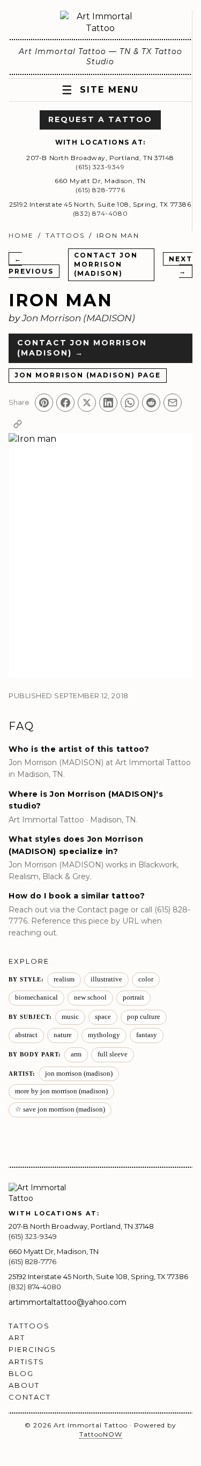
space (103, 1017)
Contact (30, 1397)
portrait (133, 997)
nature (63, 1035)
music (70, 1017)
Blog (21, 1373)
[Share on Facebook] (65, 403)
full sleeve (113, 1054)
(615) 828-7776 (100, 190)
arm (76, 1054)
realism (64, 979)
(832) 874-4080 (100, 213)
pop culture (143, 1017)
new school (90, 997)
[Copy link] (18, 424)
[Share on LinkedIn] (108, 403)
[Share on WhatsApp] (130, 403)
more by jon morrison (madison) (61, 1091)
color (145, 979)
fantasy (146, 1035)
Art (17, 1337)
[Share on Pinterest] (44, 403)
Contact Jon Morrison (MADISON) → (82, 348)
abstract (26, 1035)
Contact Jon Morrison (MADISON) (106, 264)
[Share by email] (172, 403)
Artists (26, 1361)
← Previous (31, 265)
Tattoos (65, 235)
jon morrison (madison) (79, 1073)
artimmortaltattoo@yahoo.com (67, 1302)
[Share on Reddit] (151, 403)
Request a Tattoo (100, 119)
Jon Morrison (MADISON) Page (87, 375)
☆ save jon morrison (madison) (60, 1109)
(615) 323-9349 (100, 167)
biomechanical (36, 997)
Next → (180, 265)
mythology (104, 1035)
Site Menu (100, 90)
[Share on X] (87, 403)
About (24, 1385)
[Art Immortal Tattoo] (100, 23)
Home (21, 235)
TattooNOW (100, 1434)
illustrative (106, 979)
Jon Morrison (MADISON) (78, 318)
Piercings (32, 1349)
